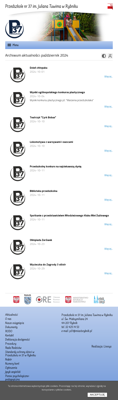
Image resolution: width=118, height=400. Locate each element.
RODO (8, 331)
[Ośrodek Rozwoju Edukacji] (47, 299)
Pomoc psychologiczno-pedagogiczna (17, 378)
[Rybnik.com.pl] (99, 299)
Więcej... (108, 76)
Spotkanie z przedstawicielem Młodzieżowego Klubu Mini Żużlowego (69, 215)
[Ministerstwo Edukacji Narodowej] (77, 299)
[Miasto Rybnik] (27, 299)
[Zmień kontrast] (103, 56)
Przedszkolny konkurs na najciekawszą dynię (55, 166)
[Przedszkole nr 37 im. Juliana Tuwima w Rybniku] (14, 37)
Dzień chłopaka (38, 68)
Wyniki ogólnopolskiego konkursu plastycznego (57, 92)
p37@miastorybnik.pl (80, 331)
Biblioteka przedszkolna (43, 191)
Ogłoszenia (11, 368)
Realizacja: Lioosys (101, 346)
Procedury (10, 344)
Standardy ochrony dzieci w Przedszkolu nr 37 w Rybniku (20, 353)
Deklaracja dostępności (17, 339)
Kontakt (9, 335)
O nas (8, 319)
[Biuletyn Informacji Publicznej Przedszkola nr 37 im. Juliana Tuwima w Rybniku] (110, 7)
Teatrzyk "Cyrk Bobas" (43, 117)
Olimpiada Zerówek (41, 240)
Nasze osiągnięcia (14, 323)
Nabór (8, 359)
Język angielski (13, 372)
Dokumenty (11, 327)
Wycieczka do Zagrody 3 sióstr (48, 265)
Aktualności (11, 315)
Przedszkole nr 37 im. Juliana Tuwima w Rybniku (41, 6)
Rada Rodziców (13, 348)
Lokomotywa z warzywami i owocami (51, 142)
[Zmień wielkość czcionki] (110, 56)
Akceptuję (97, 394)
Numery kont (12, 364)
